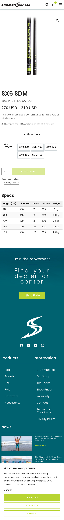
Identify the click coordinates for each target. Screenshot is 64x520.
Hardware (11, 396)
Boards (9, 376)
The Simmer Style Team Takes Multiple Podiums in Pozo (48, 458)
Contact (42, 403)
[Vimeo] (28, 345)
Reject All (32, 513)
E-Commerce (46, 370)
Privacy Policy (46, 419)
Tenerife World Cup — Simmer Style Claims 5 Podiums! (48, 438)
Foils (7, 389)
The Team (43, 383)
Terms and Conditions (44, 410)
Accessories (12, 403)
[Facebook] (21, 345)
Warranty (43, 396)
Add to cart (28, 171)
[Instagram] (42, 345)
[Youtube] (35, 345)
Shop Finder (44, 389)
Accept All (32, 497)
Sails (8, 370)
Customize (32, 505)
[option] (24, 147)
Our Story (43, 376)
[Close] (61, 466)
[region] (32, 491)
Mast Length (8, 145)
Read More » (40, 445)
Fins (7, 383)
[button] (49, 4)
